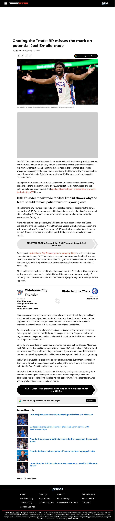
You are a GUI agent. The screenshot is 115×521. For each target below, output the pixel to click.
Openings (43, 494)
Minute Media (14, 513)
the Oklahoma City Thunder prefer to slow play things (52, 253)
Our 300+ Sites (88, 494)
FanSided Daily (26, 498)
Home (19, 478)
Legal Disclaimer (46, 502)
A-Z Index (86, 502)
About (22, 494)
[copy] (30, 55)
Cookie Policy (26, 502)
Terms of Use (88, 498)
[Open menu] (5, 3)
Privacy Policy (63, 498)
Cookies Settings (27, 507)
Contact (60, 494)
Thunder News (30, 478)
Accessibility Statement (67, 502)
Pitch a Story (44, 498)
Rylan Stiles (21, 51)
